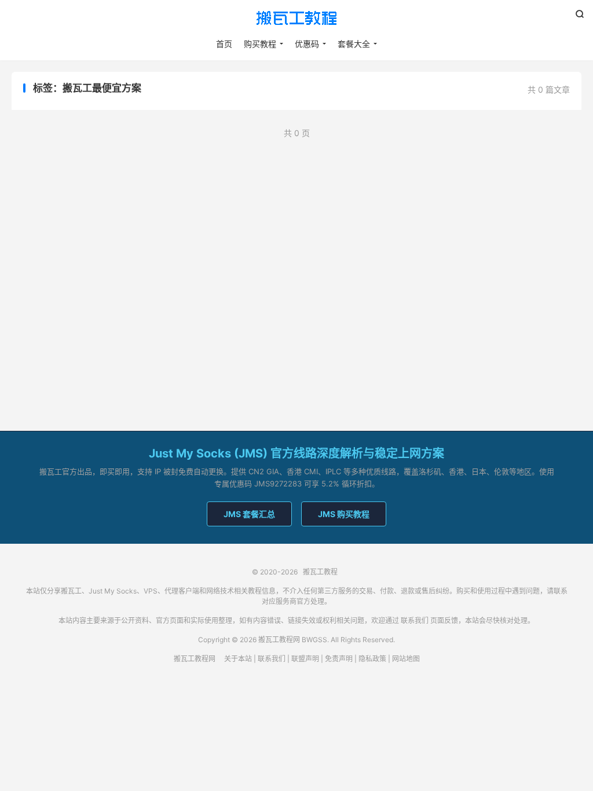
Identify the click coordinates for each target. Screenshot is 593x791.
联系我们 (415, 620)
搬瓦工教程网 (194, 658)
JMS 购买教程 (343, 514)
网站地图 (406, 658)
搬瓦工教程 (296, 18)
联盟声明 (305, 658)
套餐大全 (354, 44)
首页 (224, 44)
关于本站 (238, 658)
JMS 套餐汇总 (249, 514)
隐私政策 (372, 658)
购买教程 (260, 44)
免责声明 (339, 658)
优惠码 (307, 44)
